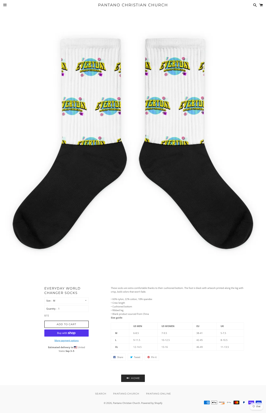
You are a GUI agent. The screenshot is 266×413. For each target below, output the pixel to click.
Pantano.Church (126, 393)
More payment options (66, 340)
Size (48, 300)
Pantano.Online (158, 393)
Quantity (51, 308)
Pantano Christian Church (133, 5)
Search (100, 393)
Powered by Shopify (151, 403)
